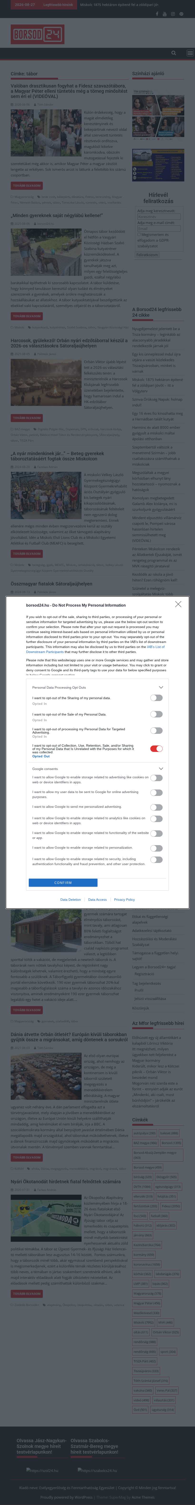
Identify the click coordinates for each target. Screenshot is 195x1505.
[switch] (156, 698)
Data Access (97, 899)
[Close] (179, 605)
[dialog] (97, 752)
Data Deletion (70, 899)
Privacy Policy (124, 899)
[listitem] (97, 687)
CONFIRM (63, 883)
